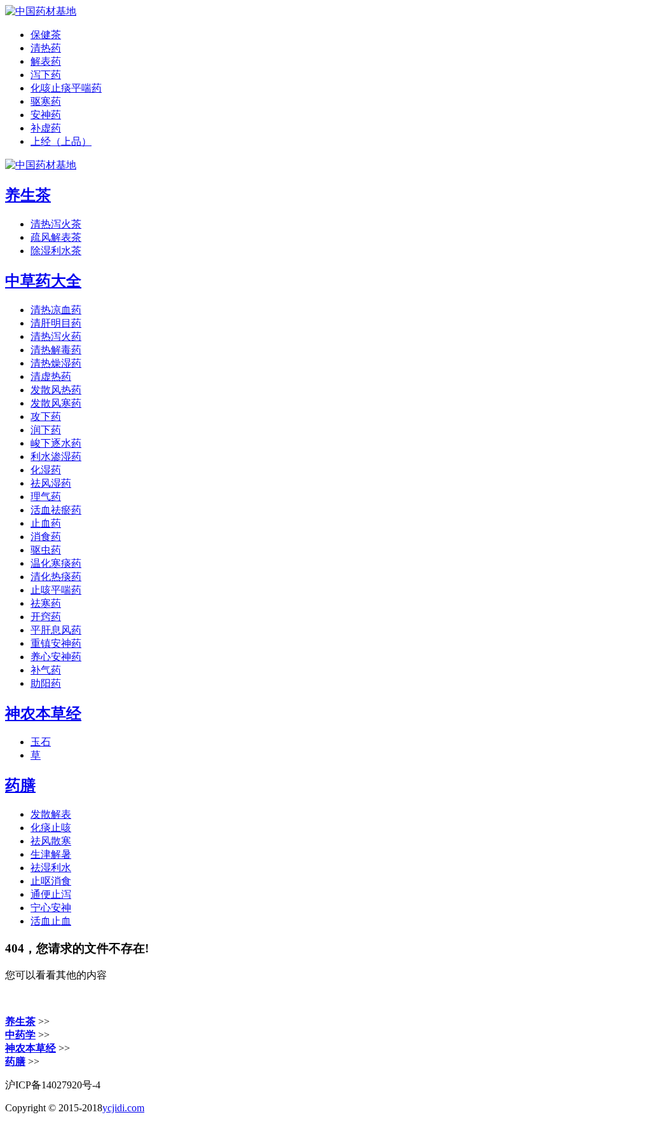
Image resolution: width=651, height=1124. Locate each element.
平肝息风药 (56, 630)
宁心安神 (51, 907)
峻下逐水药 (56, 443)
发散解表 (51, 814)
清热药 (46, 48)
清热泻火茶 (56, 224)
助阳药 (46, 683)
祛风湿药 (51, 483)
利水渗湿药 (56, 456)
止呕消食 (51, 881)
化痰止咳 (51, 827)
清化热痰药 (56, 576)
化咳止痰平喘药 (66, 88)
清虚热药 (51, 376)
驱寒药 (46, 101)
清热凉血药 (56, 309)
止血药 (46, 523)
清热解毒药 (56, 349)
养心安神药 (56, 656)
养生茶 (28, 195)
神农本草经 (43, 713)
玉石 (41, 741)
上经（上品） (61, 141)
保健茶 (46, 34)
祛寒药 (46, 603)
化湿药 (46, 469)
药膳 (20, 785)
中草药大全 (43, 281)
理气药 (46, 496)
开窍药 (46, 616)
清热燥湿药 (56, 363)
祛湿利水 (51, 867)
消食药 (46, 536)
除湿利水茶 (56, 250)
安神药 (46, 114)
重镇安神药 (56, 643)
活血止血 (51, 921)
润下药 (46, 429)
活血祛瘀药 (56, 509)
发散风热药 (56, 389)
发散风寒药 (56, 403)
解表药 (46, 61)
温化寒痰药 (56, 563)
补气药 (46, 670)
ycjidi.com (123, 1107)
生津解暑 (51, 854)
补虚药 (46, 128)
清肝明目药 (56, 323)
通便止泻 (51, 894)
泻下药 (46, 74)
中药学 (20, 1034)
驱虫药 (46, 550)
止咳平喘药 (56, 590)
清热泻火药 (56, 336)
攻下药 (46, 416)
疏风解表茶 (56, 237)
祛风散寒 (51, 841)
